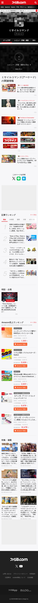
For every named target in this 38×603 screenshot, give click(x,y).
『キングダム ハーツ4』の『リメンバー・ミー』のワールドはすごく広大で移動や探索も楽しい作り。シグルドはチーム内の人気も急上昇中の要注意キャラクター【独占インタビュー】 (28, 485)
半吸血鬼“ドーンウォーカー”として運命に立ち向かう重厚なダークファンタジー (26, 122)
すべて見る (33, 214)
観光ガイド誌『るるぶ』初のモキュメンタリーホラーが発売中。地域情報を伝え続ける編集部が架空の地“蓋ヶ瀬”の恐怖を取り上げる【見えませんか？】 (17, 262)
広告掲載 (30, 577)
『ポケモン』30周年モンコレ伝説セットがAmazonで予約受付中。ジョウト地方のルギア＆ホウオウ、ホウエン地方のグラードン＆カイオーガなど (17, 274)
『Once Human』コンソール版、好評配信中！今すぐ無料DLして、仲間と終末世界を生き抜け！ (9, 308)
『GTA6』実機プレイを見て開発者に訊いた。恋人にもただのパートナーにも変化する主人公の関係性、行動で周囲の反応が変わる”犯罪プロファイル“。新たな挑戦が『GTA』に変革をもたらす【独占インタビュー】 (28, 458)
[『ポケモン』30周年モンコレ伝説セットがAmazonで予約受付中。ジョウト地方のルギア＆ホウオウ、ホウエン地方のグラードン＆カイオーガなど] (31, 273)
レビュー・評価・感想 (21, 40)
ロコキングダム (24, 156)
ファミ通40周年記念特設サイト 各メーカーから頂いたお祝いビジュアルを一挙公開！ (26, 90)
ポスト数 (32, 219)
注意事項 (8, 577)
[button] (19, 69)
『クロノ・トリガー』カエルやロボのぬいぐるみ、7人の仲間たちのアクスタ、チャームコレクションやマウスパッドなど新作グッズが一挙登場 (17, 251)
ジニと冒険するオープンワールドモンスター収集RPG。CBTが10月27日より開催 (26, 160)
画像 (34, 40)
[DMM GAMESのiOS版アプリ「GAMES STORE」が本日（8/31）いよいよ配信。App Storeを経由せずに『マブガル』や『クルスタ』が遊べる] (31, 226)
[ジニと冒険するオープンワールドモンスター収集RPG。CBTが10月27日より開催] (9, 159)
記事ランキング (9, 215)
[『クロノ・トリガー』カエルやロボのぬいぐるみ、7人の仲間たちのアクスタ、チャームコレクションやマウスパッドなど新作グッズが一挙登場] (31, 249)
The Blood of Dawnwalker (27, 117)
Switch (13, 7)
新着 (2, 7)
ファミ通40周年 (24, 85)
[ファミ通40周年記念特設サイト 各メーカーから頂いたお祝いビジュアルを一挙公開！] (9, 88)
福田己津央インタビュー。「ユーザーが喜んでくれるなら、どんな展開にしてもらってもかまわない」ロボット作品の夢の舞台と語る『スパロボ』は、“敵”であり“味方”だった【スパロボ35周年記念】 (9, 458)
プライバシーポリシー (20, 574)
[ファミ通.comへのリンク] (19, 2)
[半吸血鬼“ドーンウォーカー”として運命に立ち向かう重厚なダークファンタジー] (9, 120)
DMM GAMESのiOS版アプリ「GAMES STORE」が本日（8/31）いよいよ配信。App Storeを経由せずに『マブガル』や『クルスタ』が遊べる (17, 227)
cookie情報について (19, 577)
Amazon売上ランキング (13, 322)
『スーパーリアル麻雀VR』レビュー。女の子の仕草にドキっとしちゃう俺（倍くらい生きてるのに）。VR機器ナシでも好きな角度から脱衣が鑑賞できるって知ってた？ (9, 485)
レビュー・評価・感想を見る (18, 65)
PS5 (17, 7)
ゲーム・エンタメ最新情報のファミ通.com (12, 11)
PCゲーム (23, 7)
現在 (4, 219)
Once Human (10, 301)
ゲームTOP (6, 40)
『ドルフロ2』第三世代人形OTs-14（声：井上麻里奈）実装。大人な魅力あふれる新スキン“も (26, 106)
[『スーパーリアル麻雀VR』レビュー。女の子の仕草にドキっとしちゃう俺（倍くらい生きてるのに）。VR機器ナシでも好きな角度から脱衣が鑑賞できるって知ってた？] (10, 473)
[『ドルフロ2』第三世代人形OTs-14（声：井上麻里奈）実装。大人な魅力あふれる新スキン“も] (9, 103)
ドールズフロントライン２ (27, 100)
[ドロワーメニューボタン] (2, 2)
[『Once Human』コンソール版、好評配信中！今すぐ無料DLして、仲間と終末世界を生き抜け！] (10, 296)
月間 (24, 219)
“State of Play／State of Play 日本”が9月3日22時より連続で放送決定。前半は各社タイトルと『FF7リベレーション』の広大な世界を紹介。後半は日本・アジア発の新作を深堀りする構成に (17, 239)
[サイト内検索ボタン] (35, 2)
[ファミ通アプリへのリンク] (13, 590)
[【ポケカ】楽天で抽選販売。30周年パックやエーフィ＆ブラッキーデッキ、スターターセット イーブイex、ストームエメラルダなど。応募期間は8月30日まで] (10, 500)
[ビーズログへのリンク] (25, 590)
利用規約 (32, 574)
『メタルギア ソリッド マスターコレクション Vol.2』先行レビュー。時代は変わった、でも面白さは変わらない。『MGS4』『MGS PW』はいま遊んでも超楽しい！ (28, 511)
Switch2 (7, 7)
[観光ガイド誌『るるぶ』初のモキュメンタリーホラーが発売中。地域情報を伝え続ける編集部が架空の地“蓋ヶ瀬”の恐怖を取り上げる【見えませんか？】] (31, 261)
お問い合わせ (7, 574)
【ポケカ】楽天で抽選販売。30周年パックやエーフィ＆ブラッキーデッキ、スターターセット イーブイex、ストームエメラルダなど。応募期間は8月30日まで (9, 511)
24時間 (11, 219)
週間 (18, 219)
